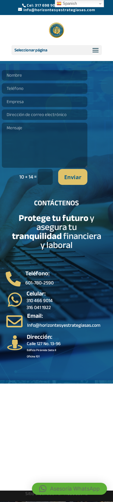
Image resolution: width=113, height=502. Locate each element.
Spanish (69, 3)
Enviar (72, 177)
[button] (69, 489)
